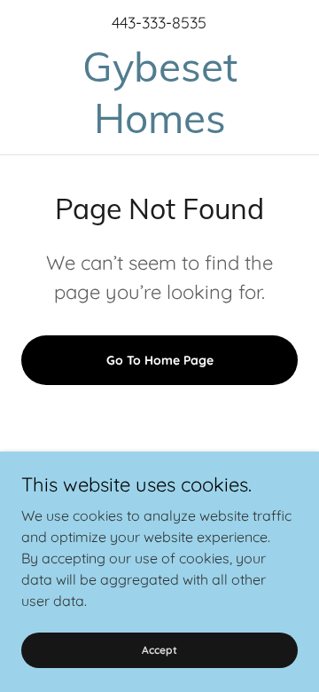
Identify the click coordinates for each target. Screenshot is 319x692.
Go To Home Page (160, 360)
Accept (159, 650)
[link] (159, 93)
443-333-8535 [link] (159, 22)
